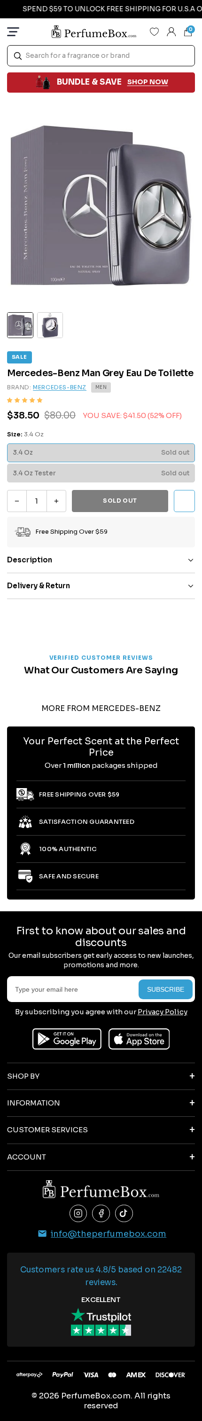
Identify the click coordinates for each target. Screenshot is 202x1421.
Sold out (120, 500)
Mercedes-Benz (59, 387)
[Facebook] (101, 1214)
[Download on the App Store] (139, 1039)
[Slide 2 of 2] (50, 325)
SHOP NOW (147, 82)
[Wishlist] (155, 31)
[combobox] (101, 55)
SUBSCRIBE (165, 989)
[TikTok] (124, 1214)
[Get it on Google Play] (66, 1039)
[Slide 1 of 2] (20, 325)
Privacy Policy (162, 1011)
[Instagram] (78, 1214)
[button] (24, 400)
